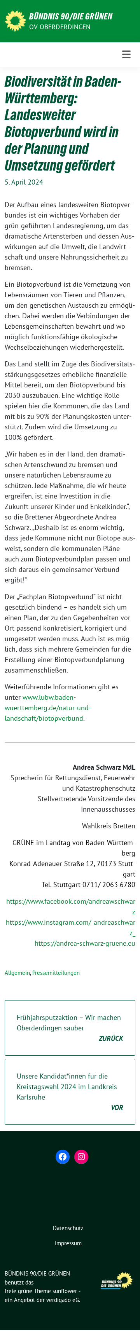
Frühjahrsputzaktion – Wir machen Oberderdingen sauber (70, 1028)
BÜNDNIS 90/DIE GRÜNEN (70, 16)
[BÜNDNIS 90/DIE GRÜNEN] (15, 20)
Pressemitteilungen (56, 972)
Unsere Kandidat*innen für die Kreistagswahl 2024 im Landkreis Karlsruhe (70, 1092)
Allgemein (17, 972)
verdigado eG (62, 1300)
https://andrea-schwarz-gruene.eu (85, 943)
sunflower (64, 1291)
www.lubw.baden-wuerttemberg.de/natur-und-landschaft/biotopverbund (48, 708)
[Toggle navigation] (126, 54)
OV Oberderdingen (59, 27)
